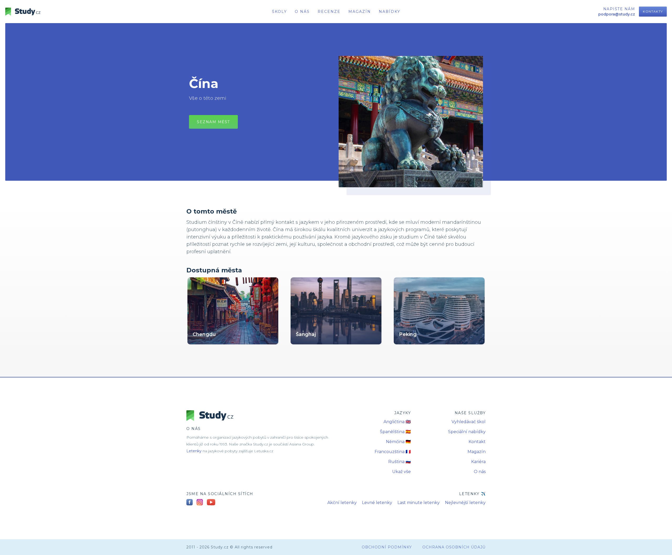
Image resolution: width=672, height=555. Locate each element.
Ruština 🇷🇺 (399, 461)
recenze (329, 11)
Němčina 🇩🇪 (398, 441)
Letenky (194, 451)
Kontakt (477, 441)
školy (279, 11)
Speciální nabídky (467, 431)
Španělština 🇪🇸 (395, 431)
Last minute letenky (418, 502)
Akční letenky (342, 502)
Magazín (359, 11)
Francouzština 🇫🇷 (393, 451)
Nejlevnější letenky (465, 502)
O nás (480, 471)
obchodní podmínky (387, 547)
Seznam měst (213, 122)
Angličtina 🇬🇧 (397, 421)
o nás (302, 11)
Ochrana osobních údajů (454, 547)
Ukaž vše (401, 471)
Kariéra (478, 461)
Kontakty (653, 11)
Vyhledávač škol (469, 421)
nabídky (389, 11)
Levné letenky (377, 502)
